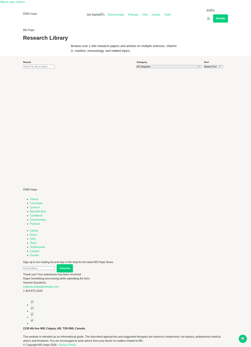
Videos (34, 199)
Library (156, 14)
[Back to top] (243, 339)
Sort (206, 62)
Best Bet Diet (38, 211)
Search (27, 62)
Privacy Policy (67, 344)
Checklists (36, 203)
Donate (220, 18)
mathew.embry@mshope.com (41, 286)
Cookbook (36, 215)
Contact (34, 251)
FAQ (145, 14)
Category (142, 62)
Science (35, 207)
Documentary (116, 14)
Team (167, 14)
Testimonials (37, 247)
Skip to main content (12, 2)
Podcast (133, 14)
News (33, 234)
